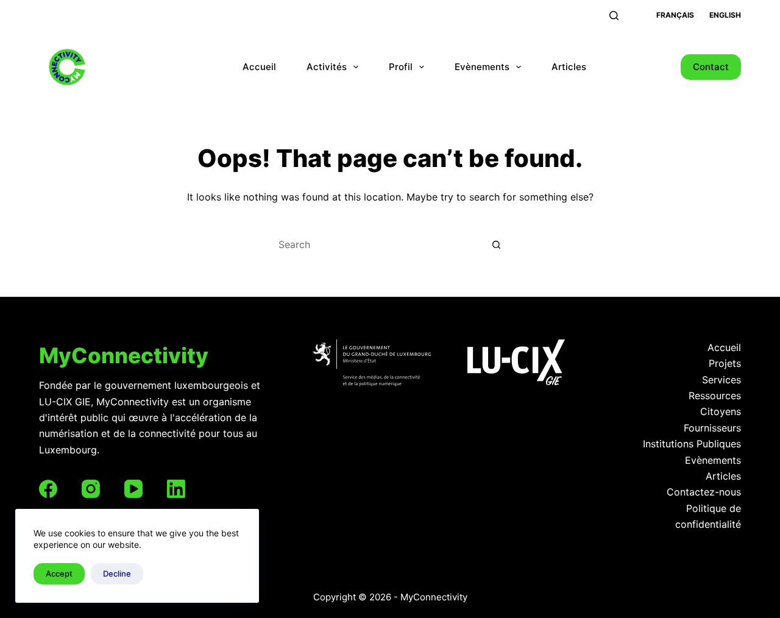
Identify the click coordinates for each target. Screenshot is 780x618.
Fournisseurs (712, 428)
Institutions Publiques (692, 444)
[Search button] (496, 244)
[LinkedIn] (176, 489)
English (725, 15)
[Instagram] (91, 489)
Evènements (482, 67)
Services (721, 380)
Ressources (715, 395)
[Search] (614, 15)
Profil (401, 67)
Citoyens (720, 411)
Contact (711, 67)
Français (675, 15)
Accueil (259, 67)
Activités (327, 67)
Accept (59, 573)
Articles (568, 67)
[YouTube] (133, 489)
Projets (725, 363)
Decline (117, 573)
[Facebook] (48, 489)
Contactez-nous (704, 492)
